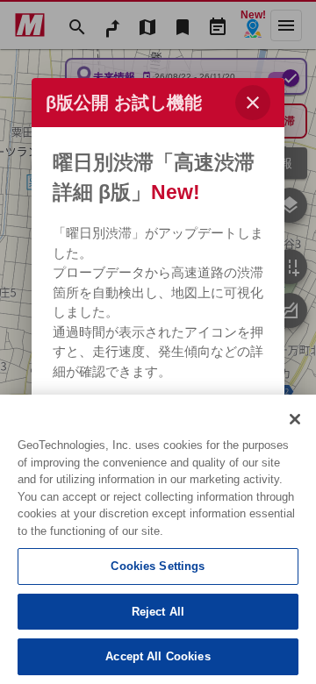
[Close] (295, 419)
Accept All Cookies (157, 656)
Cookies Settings (158, 566)
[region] (158, 539)
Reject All (158, 611)
